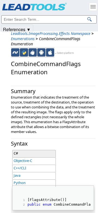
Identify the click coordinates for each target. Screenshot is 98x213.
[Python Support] (24, 52)
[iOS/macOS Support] (50, 52)
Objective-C (23, 160)
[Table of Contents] (93, 7)
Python (20, 182)
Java (17, 175)
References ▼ (17, 29)
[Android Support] (41, 52)
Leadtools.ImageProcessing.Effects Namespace (50, 33)
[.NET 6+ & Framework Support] (15, 52)
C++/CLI (20, 167)
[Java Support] (33, 52)
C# (16, 153)
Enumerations (23, 38)
